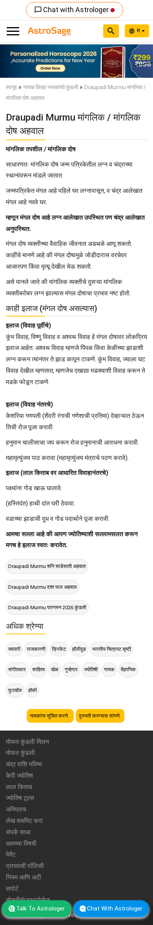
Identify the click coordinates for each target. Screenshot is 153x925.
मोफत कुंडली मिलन (27, 741)
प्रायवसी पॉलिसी (25, 866)
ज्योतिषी (91, 669)
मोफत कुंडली (20, 752)
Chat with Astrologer (72, 9)
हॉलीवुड (79, 649)
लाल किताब (19, 787)
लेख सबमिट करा (24, 820)
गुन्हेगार (71, 669)
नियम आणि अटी (23, 877)
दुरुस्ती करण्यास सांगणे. (100, 716)
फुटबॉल (15, 690)
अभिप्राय (16, 809)
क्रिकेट (59, 649)
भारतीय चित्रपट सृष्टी (111, 649)
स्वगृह (11, 87)
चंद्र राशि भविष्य (24, 764)
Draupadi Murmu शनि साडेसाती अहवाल (47, 566)
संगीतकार (17, 669)
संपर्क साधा (18, 832)
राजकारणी (36, 649)
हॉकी (32, 690)
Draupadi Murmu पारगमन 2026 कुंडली (47, 607)
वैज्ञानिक (128, 669)
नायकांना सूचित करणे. (50, 716)
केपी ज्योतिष (19, 775)
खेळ (54, 669)
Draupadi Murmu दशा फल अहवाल (42, 587)
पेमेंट (11, 854)
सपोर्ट (12, 888)
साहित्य (38, 669)
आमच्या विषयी (21, 843)
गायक (109, 669)
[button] (11, 61)
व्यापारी (14, 649)
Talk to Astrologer (40, 908)
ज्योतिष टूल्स (20, 798)
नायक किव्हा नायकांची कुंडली (50, 87)
